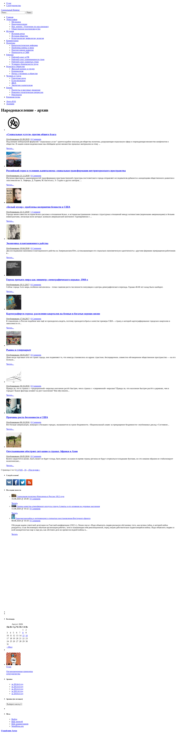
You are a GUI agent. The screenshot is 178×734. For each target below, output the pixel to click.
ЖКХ (13, 83)
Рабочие (10, 55)
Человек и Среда (13, 76)
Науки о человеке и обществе (24, 73)
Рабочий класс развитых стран (25, 62)
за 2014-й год (17, 684)
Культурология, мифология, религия (27, 38)
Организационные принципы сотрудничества (19, 672)
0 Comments (36, 139)
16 (27, 635)
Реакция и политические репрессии (27, 92)
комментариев (19, 724)
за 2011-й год (17, 691)
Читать (14, 503)
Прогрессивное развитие (22, 50)
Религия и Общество (15, 66)
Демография (11, 19)
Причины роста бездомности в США (27, 417)
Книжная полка (13, 97)
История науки (18, 33)
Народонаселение (19, 24)
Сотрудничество (13, 5)
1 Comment (35, 212)
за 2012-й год (17, 689)
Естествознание (18, 80)
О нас (8, 3)
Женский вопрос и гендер (23, 69)
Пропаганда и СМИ (20, 52)
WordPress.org (17, 726)
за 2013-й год (17, 686)
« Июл (9, 647)
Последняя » (34, 470)
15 (23, 635)
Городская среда (18, 78)
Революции (16, 95)
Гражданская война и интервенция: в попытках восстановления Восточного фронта (52, 518)
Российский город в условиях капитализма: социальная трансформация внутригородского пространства (66, 170)
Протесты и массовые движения (25, 90)
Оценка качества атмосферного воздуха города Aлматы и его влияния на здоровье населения (58, 506)
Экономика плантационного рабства (27, 243)
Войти (14, 719)
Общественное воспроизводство (25, 29)
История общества (19, 36)
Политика (10, 43)
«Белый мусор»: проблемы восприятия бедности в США (38, 207)
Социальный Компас (10, 10)
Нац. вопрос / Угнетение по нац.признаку (30, 26)
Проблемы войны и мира (22, 48)
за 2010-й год (17, 694)
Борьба (9, 88)
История (10, 31)
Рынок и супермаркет (18, 350)
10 (25, 470)
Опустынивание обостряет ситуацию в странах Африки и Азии (42, 451)
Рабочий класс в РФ (20, 57)
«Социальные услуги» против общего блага (31, 134)
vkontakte (10, 104)
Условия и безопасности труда (24, 64)
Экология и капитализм (22, 85)
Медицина (16, 22)
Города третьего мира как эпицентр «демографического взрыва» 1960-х (47, 279)
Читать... (10, 148)
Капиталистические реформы (24, 45)
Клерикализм (17, 71)
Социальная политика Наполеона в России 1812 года (40, 496)
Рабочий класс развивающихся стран (27, 59)
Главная (9, 17)
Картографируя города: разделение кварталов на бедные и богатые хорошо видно (53, 313)
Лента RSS (11, 101)
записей (17, 721)
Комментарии (12, 41)
